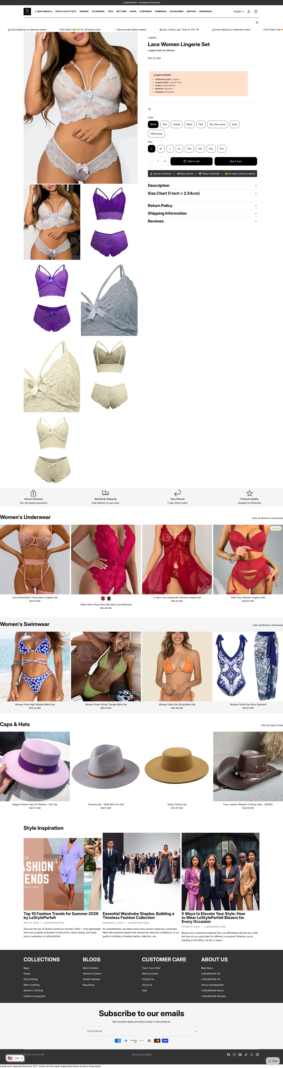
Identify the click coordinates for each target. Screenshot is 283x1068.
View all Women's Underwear (267, 518)
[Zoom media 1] (81, 108)
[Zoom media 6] (52, 374)
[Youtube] (240, 1055)
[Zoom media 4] (52, 298)
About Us (147, 984)
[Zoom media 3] (109, 222)
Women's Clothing (33, 990)
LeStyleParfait (37, 1054)
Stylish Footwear (91, 979)
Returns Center (150, 973)
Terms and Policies (141, 1054)
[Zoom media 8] (52, 450)
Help (144, 990)
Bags (26, 968)
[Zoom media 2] (52, 222)
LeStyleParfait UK (210, 973)
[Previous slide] (5, 559)
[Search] (257, 22)
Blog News (88, 984)
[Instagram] (234, 1055)
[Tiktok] (246, 1055)
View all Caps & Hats (272, 725)
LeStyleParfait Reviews (213, 996)
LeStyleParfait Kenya (212, 990)
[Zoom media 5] (109, 298)
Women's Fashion (92, 973)
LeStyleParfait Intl (210, 979)
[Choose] (65, 589)
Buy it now (235, 161)
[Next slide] (65, 559)
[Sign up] (195, 1031)
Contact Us (148, 979)
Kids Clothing (31, 979)
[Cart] (255, 11)
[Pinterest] (257, 1055)
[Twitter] (252, 1055)
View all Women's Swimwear (268, 625)
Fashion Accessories (34, 996)
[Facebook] (229, 1055)
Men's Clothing (32, 984)
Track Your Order (151, 968)
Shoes (27, 973)
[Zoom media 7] (109, 374)
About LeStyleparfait (212, 984)
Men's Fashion (90, 968)
